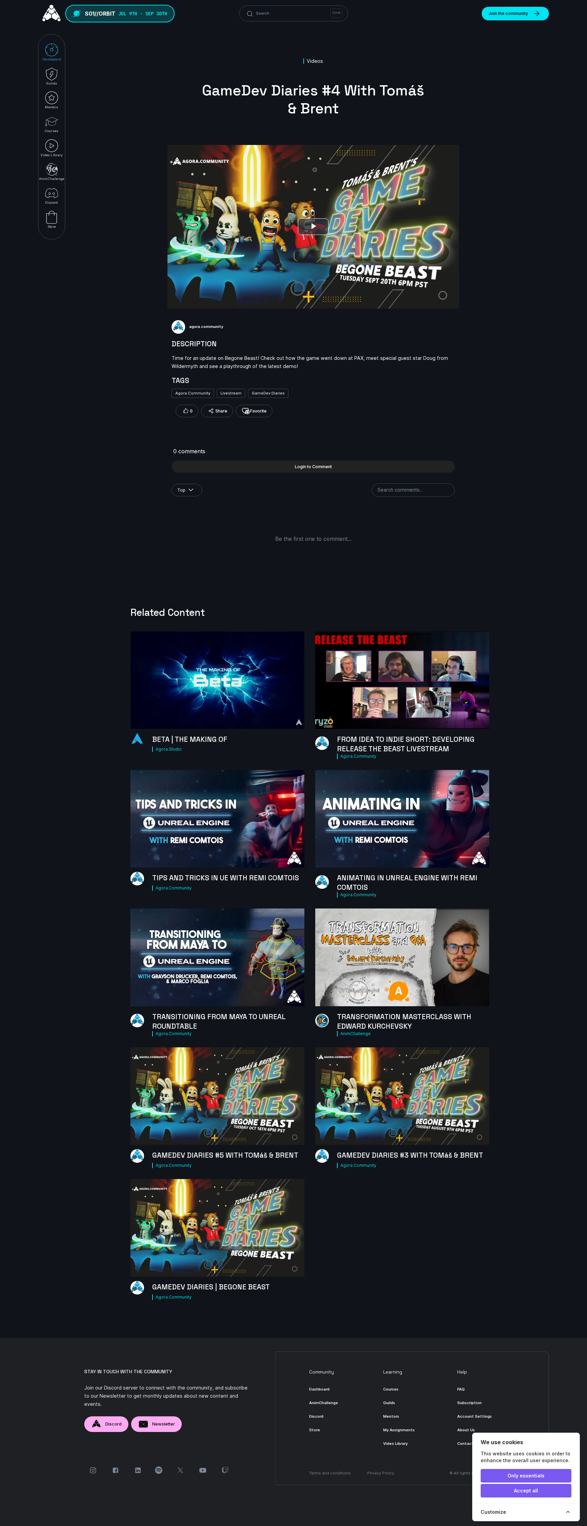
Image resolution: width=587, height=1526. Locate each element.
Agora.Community (192, 393)
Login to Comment (313, 466)
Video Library (395, 1443)
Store (314, 1430)
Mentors (391, 1416)
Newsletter (163, 1424)
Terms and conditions (330, 1473)
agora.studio (169, 749)
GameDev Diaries (268, 393)
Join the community (508, 13)
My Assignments (399, 1430)
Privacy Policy (380, 1473)
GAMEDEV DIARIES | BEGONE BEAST (211, 1287)
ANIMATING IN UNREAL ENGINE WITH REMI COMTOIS (407, 883)
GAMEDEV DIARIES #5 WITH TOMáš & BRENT (225, 1155)
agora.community (206, 326)
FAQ (461, 1389)
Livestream (231, 393)
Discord (113, 1424)
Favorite (258, 410)
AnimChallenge (355, 1033)
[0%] (402, 957)
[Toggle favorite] (295, 720)
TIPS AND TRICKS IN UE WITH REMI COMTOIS (225, 878)
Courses (390, 1389)
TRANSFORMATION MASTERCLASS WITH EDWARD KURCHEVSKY (404, 1021)
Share (221, 410)
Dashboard (319, 1389)
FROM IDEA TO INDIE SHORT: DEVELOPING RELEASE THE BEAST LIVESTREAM (406, 744)
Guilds (389, 1402)
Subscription (469, 1402)
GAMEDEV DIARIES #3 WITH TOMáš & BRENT (410, 1155)
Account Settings (474, 1416)
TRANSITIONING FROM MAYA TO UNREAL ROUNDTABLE (218, 1021)
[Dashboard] (49, 13)
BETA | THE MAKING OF (189, 739)
